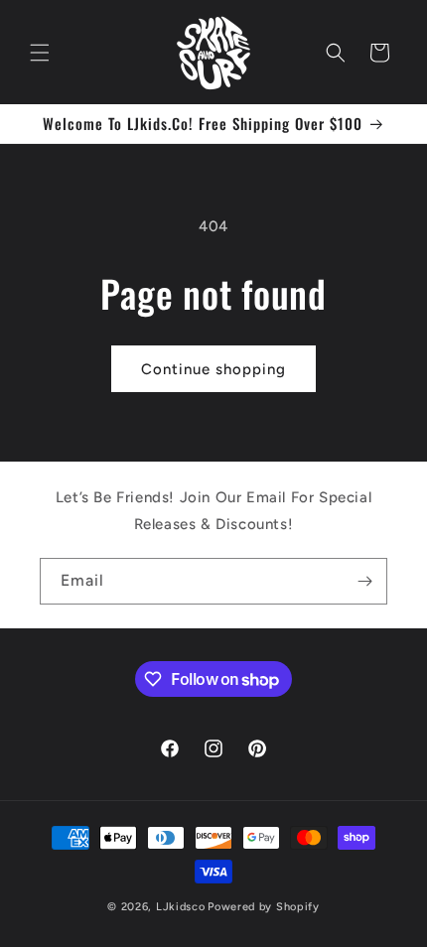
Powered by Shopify (264, 906)
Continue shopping (213, 369)
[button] (40, 52)
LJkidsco (181, 906)
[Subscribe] (364, 581)
